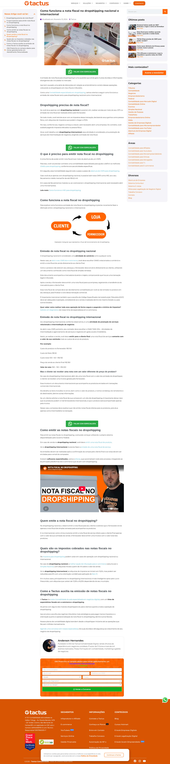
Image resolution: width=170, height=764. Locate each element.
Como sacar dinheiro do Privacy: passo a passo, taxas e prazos (151, 47)
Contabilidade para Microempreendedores (145, 154)
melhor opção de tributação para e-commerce (88, 564)
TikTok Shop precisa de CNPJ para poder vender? (149, 40)
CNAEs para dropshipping (50, 166)
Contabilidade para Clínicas (138, 157)
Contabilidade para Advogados (140, 160)
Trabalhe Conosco (135, 192)
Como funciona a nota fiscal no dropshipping (18, 26)
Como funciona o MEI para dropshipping (65, 190)
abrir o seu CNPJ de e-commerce (65, 260)
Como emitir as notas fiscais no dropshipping (18, 31)
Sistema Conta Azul (136, 183)
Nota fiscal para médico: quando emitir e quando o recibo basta (148, 33)
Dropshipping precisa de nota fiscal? (20, 18)
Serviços (74, 3)
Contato (131, 195)
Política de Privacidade (89, 756)
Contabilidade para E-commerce (141, 166)
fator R (94, 574)
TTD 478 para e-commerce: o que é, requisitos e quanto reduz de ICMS (150, 54)
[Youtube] (144, 761)
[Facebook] (135, 761)
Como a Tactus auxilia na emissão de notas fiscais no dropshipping (20, 44)
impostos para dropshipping (54, 557)
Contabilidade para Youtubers (140, 151)
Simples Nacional (47, 567)
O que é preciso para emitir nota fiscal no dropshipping (21, 22)
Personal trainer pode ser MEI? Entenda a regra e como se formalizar (150, 26)
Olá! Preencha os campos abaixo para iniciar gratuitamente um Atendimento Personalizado (21, 50)
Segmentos (100, 3)
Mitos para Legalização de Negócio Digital (144, 189)
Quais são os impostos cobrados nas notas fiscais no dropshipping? (20, 40)
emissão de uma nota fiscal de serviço (96, 447)
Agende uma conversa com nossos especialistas (59, 629)
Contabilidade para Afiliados (139, 148)
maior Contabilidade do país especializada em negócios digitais (75, 599)
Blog (130, 198)
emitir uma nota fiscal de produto (98, 442)
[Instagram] (139, 761)
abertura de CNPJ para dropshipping (105, 171)
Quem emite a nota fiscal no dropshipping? (17, 35)
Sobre (126, 3)
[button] (34, 14)
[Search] (165, 11)
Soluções (87, 3)
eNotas (77, 459)
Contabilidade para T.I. (136, 163)
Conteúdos (114, 3)
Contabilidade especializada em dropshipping (67, 93)
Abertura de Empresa (136, 180)
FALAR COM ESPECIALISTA (84, 72)
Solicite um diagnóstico (49, 310)
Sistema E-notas (134, 186)
